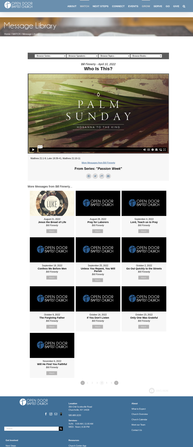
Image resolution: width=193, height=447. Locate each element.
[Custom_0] (61, 414)
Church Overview (140, 414)
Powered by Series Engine (158, 390)
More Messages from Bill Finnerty (98, 163)
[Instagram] (50, 414)
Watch (51, 231)
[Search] (184, 6)
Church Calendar (139, 419)
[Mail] (55, 414)
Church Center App (77, 445)
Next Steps (11, 445)
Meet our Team (138, 424)
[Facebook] (46, 414)
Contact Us (137, 430)
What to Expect (139, 409)
